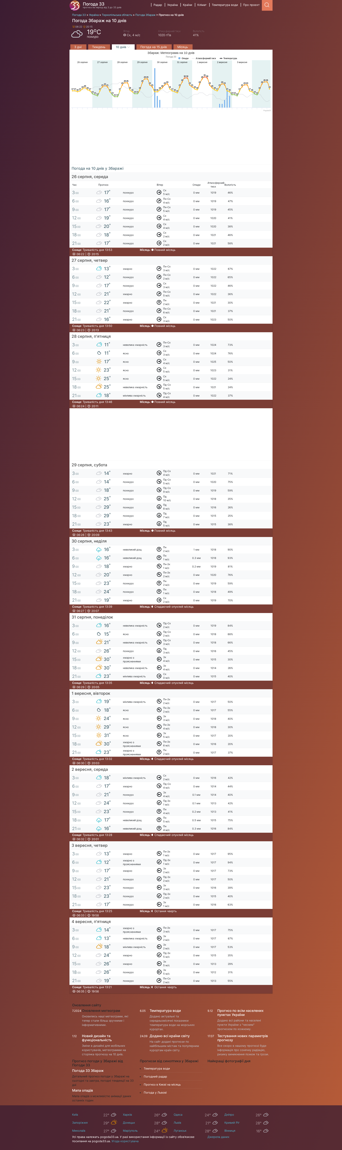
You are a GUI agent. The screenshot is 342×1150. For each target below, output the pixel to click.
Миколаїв (78, 1130)
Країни (187, 5)
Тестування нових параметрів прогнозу (242, 1038)
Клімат (202, 5)
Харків (127, 1114)
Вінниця (229, 1130)
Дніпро (229, 1114)
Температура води (225, 5)
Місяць (183, 47)
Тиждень (99, 47)
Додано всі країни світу (170, 1036)
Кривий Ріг (232, 1122)
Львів (177, 1122)
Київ (75, 1114)
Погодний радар (155, 1076)
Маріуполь (130, 1130)
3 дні (78, 47)
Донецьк (129, 1122)
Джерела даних (218, 1137)
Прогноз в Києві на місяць (162, 1084)
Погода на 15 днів (154, 47)
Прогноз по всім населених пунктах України (240, 1012)
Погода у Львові (155, 1092)
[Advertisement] (171, 140)
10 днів (121, 47)
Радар (158, 5)
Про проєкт (251, 5)
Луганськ (180, 1130)
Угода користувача (125, 1141)
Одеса (178, 1114)
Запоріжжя (80, 1122)
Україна (172, 5)
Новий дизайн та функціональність (97, 1038)
